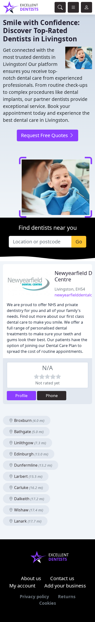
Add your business (65, 585)
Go (79, 241)
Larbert (27, 476)
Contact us (62, 578)
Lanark (27, 521)
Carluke (28, 487)
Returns (67, 596)
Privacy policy (34, 596)
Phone (52, 395)
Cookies (47, 603)
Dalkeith (28, 498)
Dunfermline (32, 465)
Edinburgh (30, 454)
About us (31, 578)
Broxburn (28, 420)
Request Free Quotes (45, 135)
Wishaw (28, 510)
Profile (21, 395)
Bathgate (28, 431)
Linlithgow (29, 442)
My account (22, 585)
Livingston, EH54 (70, 289)
